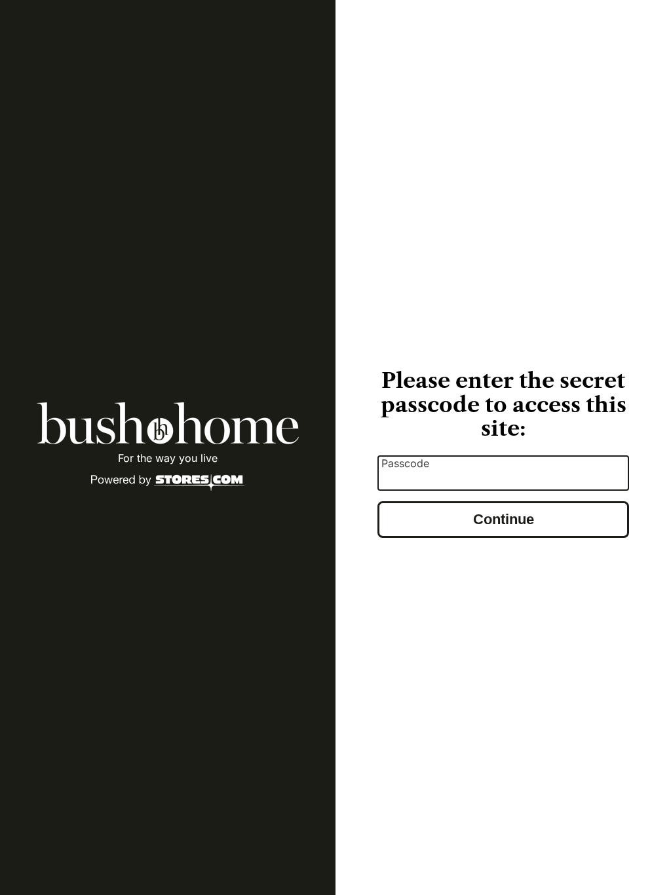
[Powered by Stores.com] (167, 483)
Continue (503, 519)
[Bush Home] (168, 423)
